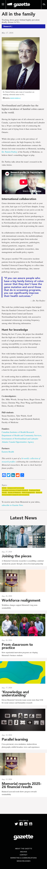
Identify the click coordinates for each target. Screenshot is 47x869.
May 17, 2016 (7, 32)
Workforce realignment (21, 600)
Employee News (34, 490)
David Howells (15, 98)
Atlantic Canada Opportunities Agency (18, 441)
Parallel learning (15, 739)
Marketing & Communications (23, 858)
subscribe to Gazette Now (12, 505)
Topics (4, 485)
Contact (23, 855)
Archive (23, 852)
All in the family (18, 13)
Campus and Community (15, 488)
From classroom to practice (17, 646)
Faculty (4, 492)
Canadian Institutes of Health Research (18, 432)
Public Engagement (28, 492)
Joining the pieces (16, 556)
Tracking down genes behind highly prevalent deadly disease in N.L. (20, 21)
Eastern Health (8, 451)
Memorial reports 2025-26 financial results (21, 785)
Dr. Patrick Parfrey (9, 151)
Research (39, 492)
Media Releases (23, 861)
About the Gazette (23, 848)
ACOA (4, 488)
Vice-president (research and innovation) (15, 495)
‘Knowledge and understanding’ (15, 693)
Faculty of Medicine (14, 492)
